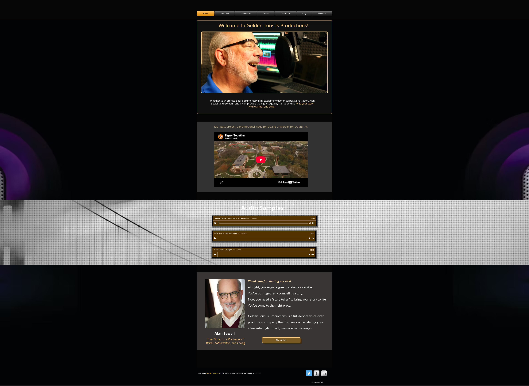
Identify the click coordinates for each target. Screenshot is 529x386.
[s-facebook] (316, 373)
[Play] (215, 223)
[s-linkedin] (324, 373)
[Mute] (310, 223)
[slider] (313, 223)
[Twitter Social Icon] (309, 373)
